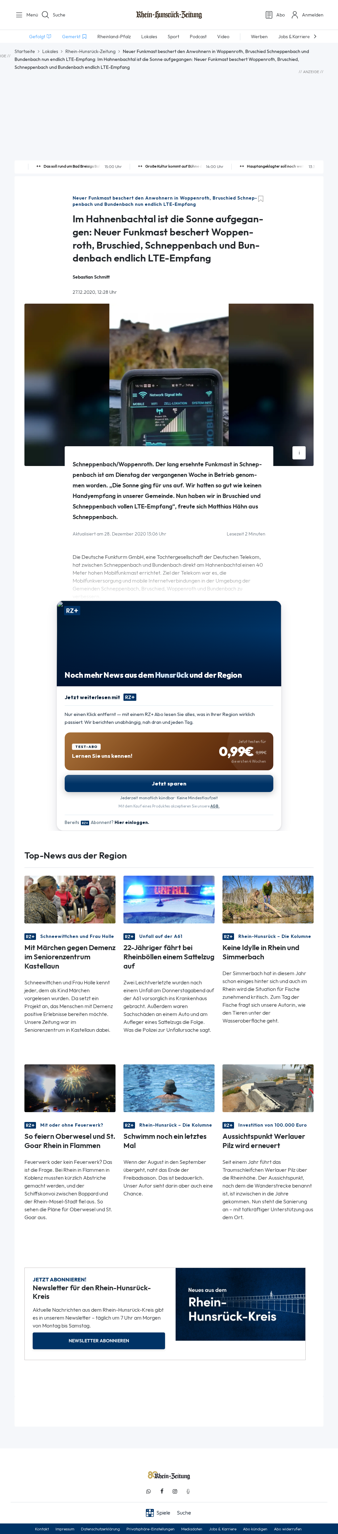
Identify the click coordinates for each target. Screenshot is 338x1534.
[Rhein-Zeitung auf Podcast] (188, 1491)
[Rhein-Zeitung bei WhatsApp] (148, 1491)
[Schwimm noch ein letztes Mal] (169, 1087)
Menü (29, 15)
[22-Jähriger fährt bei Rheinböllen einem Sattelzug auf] (169, 899)
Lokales (50, 51)
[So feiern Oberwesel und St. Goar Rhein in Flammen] (70, 1087)
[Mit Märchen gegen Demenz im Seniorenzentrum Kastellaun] (70, 899)
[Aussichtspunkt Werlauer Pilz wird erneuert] (268, 1087)
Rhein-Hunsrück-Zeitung (90, 51)
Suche (59, 15)
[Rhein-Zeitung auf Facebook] (161, 1491)
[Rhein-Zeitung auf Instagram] (175, 1491)
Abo (280, 15)
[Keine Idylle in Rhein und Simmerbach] (268, 899)
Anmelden (312, 15)
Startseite (25, 51)
